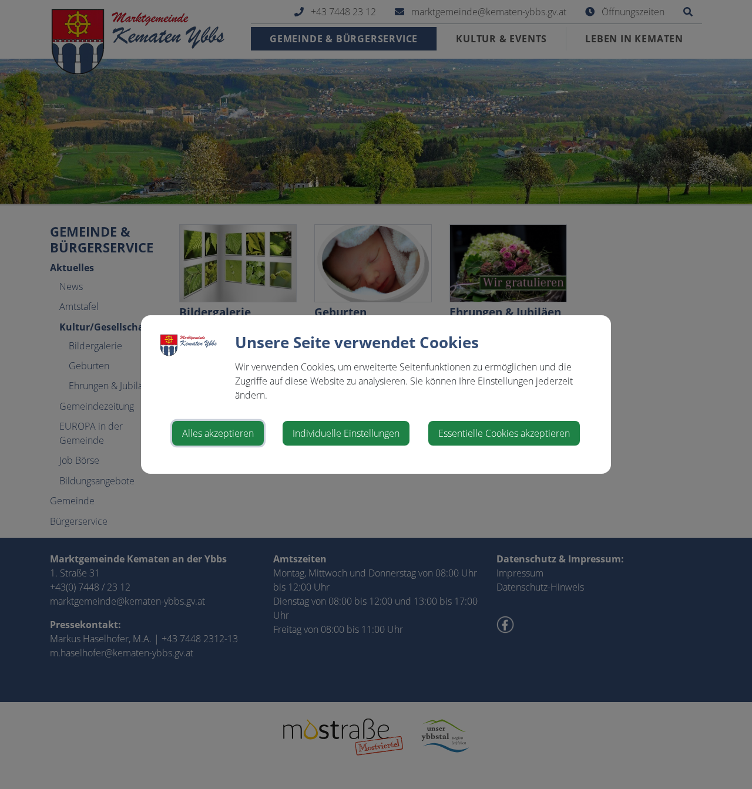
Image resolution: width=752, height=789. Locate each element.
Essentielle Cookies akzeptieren (504, 433)
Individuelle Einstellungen (346, 433)
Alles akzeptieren (218, 433)
